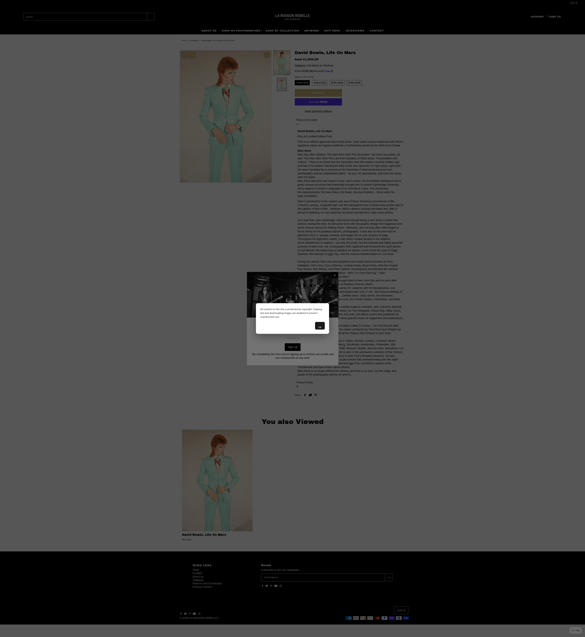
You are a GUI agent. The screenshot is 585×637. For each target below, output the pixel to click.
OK (319, 327)
